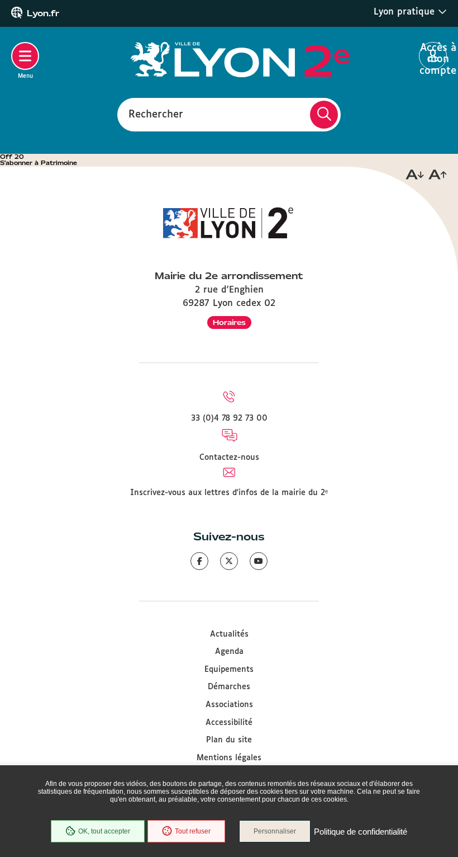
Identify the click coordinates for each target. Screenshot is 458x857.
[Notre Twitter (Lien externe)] (229, 561)
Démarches (229, 687)
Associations (229, 705)
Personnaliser (275, 831)
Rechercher (155, 114)
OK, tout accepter (104, 831)
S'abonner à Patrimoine (38, 163)
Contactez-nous (229, 458)
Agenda (229, 652)
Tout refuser (193, 831)
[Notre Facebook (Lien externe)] (199, 561)
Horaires (229, 322)
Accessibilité (229, 723)
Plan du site (229, 740)
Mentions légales (229, 758)
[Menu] (25, 56)
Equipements (229, 670)
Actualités (229, 634)
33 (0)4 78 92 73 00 (229, 418)
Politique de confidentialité (360, 831)
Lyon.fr (43, 13)
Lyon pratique (406, 12)
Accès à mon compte (433, 56)
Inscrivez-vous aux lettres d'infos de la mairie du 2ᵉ (229, 493)
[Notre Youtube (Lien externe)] (259, 561)
